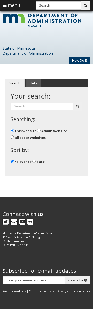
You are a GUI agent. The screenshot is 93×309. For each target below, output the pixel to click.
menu (13, 5)
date (40, 161)
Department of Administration (28, 53)
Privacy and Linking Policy (73, 291)
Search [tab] (14, 83)
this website (25, 131)
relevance (23, 161)
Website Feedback (14, 291)
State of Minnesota (19, 48)
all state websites (30, 137)
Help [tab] (33, 83)
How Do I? (79, 60)
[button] (79, 60)
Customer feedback (42, 291)
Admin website (54, 131)
